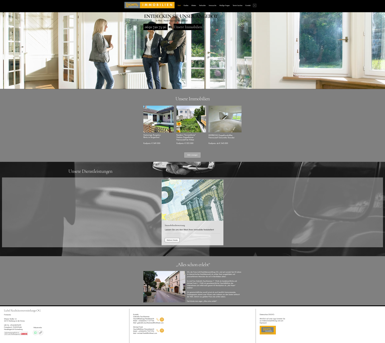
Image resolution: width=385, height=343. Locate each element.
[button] (172, 240)
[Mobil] (158, 320)
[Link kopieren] (40, 332)
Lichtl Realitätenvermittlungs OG (22, 310)
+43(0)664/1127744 (146, 321)
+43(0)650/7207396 (146, 331)
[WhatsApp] (35, 332)
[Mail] (162, 319)
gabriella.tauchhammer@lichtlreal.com (150, 323)
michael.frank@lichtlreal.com (147, 333)
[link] (192, 225)
